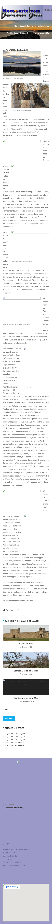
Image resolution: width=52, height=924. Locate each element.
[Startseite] (3, 33)
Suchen (5, 709)
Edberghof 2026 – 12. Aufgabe (14, 733)
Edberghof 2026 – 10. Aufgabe (14, 739)
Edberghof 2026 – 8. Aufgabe (13, 745)
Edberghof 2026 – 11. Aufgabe (14, 736)
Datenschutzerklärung (14, 808)
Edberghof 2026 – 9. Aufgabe (13, 742)
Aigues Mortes (26, 643)
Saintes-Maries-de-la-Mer (40, 33)
